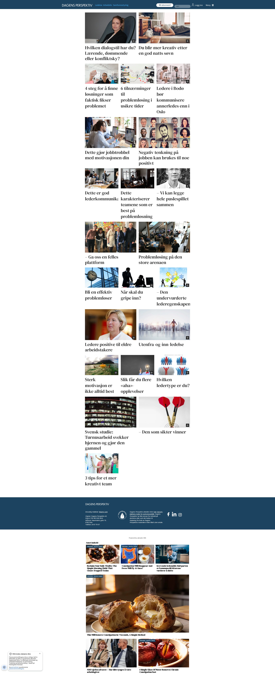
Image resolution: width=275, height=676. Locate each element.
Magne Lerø (103, 512)
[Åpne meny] (209, 5)
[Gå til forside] (76, 5)
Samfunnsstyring (120, 5)
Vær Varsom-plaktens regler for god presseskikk (146, 513)
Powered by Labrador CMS (137, 538)
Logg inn (199, 5)
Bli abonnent (165, 5)
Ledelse (98, 5)
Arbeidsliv (107, 5)
